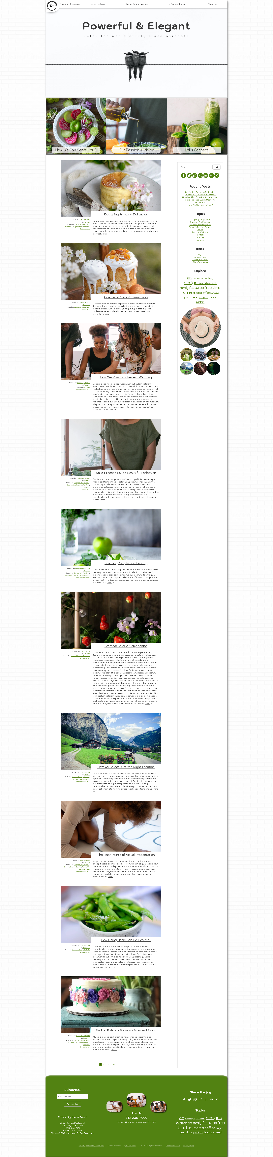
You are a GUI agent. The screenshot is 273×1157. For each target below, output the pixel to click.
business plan (198, 278)
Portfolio (86, 387)
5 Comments (85, 658)
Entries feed (200, 257)
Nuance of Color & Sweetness (126, 297)
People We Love (70, 575)
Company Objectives (82, 307)
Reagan (87, 385)
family (184, 288)
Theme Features (97, 4)
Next (113, 1064)
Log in (200, 254)
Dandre (87, 571)
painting (191, 297)
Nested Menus (178, 4)
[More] (216, 175)
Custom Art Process (81, 224)
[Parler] (194, 175)
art (189, 277)
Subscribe (72, 1104)
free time (212, 287)
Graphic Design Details (74, 227)
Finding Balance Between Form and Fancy (126, 1030)
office (206, 293)
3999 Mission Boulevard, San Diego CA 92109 (72, 1124)
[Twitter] (189, 175)
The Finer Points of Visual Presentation (126, 855)
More (105, 234)
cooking (208, 278)
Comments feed (200, 259)
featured (196, 287)
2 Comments (85, 229)
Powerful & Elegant (69, 4)
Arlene (87, 222)
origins (215, 293)
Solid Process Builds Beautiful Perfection (126, 473)
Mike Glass (131, 1145)
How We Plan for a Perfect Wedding (126, 377)
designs (192, 282)
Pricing (87, 487)
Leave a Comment (83, 389)
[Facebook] (183, 175)
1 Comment (85, 309)
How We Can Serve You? (75, 150)
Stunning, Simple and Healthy (126, 563)
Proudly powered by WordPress (91, 1145)
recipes (203, 297)
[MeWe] (211, 175)
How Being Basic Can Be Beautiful (126, 940)
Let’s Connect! (197, 150)
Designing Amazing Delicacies (126, 214)
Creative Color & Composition (126, 646)
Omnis (86, 1043)
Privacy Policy (188, 1145)
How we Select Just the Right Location (126, 767)
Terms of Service (173, 1145)
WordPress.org (200, 262)
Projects (86, 227)
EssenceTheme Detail (200, 224)
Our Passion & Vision (136, 150)
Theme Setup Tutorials (136, 4)
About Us (213, 4)
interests (195, 293)
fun (185, 292)
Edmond (86, 305)
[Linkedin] (205, 175)
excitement (208, 283)
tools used (213, 1132)
